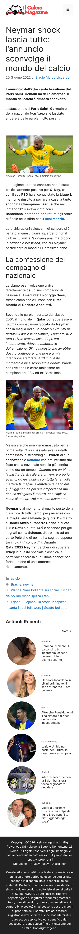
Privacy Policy (39, 863)
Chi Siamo (20, 863)
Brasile (16, 584)
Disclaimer (59, 863)
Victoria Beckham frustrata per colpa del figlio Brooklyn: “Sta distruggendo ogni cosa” (56, 814)
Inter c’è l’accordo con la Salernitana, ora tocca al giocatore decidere (56, 782)
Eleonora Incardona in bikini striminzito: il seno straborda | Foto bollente (56, 685)
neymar (29, 584)
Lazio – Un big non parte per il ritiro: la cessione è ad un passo (57, 750)
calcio (15, 578)
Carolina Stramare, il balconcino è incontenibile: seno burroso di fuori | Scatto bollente (55, 652)
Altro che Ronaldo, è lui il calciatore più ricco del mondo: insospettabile (57, 717)
